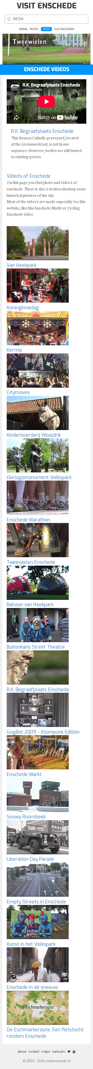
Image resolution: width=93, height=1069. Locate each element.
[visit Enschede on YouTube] (74, 1051)
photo (34, 29)
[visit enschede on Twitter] (68, 1051)
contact (34, 1051)
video (46, 29)
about (22, 1051)
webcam (58, 1051)
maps (45, 1051)
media (18, 19)
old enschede (64, 29)
